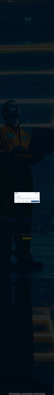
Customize (27, 201)
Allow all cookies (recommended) (35, 201)
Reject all (19, 201)
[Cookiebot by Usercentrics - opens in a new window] (35, 193)
